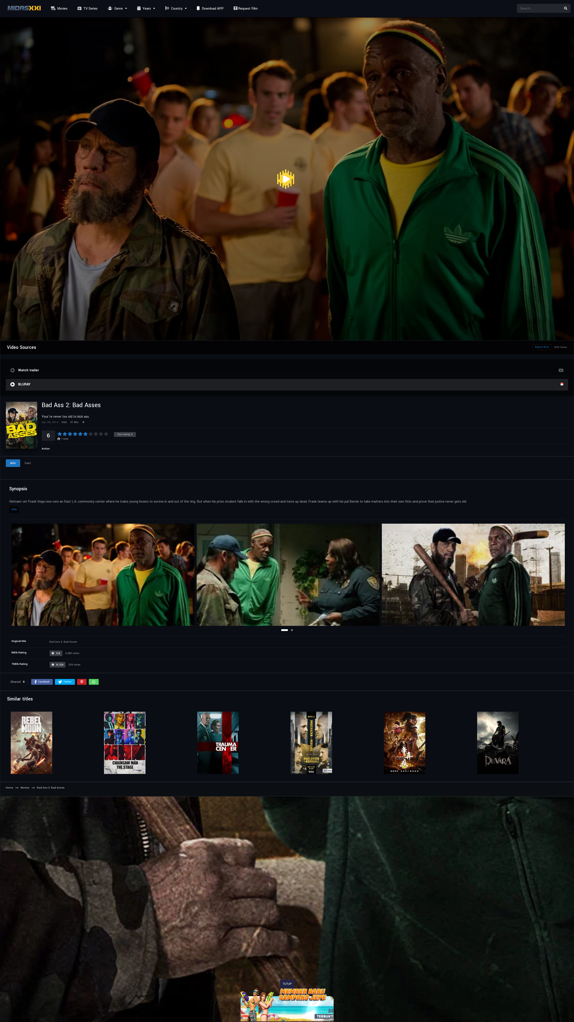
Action (46, 448)
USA (14, 509)
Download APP (212, 8)
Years (146, 8)
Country (176, 8)
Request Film (247, 8)
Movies (61, 8)
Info (13, 463)
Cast (28, 463)
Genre (118, 8)
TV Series (90, 8)
